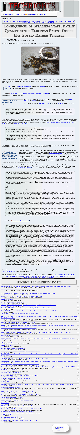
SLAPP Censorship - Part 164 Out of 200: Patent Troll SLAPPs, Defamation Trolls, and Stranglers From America (29, 293)
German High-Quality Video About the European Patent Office (21, 21)
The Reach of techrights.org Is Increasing (11, 397)
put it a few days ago (20, 123)
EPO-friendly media (44, 103)
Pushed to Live (5, 403)
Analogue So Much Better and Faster (10, 387)
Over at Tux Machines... (7, 299)
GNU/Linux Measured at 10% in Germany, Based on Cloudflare (17, 405)
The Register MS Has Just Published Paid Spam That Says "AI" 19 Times (19, 313)
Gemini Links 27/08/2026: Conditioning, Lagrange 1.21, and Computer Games (20, 351)
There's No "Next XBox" (7, 342)
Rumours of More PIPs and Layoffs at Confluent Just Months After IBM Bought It (21, 296)
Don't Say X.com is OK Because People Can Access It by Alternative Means (20, 394)
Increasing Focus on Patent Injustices (10, 335)
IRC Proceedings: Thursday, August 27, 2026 (12, 302)
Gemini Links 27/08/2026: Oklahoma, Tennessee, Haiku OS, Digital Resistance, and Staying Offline (26, 308)
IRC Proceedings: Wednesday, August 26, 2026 (13, 348)
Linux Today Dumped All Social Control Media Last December (17, 391)
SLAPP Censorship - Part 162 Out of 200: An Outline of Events (17, 400)
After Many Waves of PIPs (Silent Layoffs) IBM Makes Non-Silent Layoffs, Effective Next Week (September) (28, 305)
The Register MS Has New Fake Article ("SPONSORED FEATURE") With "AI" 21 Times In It (25, 358)
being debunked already (24, 86)
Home (6, 14)
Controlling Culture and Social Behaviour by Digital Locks (15, 378)
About (10, 14)
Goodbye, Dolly (5, 381)
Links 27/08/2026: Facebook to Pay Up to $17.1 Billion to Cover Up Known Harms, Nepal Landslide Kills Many (29, 310)
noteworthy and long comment (20, 221)
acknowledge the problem (24, 167)
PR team (42, 86)
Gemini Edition (21, 14)
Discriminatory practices (8, 271)
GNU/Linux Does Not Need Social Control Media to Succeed (16, 289)
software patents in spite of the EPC (62, 274)
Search (40, 14)
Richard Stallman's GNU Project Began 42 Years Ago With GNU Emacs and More (21, 408)
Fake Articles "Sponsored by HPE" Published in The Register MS (17, 411)
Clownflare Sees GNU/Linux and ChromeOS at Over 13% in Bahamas (18, 328)
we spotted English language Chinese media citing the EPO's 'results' (30, 93)
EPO (9, 86)
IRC (15, 14)
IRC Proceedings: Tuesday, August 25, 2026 (12, 417)
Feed (44, 14)
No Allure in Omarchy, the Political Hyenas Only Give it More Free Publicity (20, 364)
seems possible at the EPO (56, 153)
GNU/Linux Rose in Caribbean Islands (11, 372)
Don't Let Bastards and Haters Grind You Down (13, 369)
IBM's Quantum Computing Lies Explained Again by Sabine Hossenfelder (19, 375)
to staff (34, 100)
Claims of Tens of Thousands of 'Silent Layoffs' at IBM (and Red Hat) (18, 322)
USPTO (60, 103)
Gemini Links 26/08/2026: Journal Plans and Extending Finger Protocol (19, 420)
